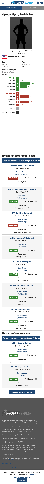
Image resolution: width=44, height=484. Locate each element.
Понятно (22, 480)
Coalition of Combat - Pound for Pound (22, 166)
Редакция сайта (7, 463)
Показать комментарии (22, 392)
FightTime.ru (13, 460)
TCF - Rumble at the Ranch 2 (22, 213)
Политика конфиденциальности (12, 467)
